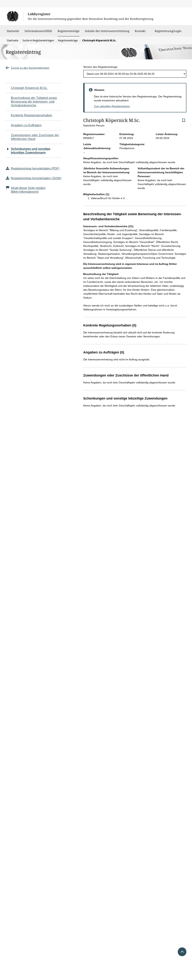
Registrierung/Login (168, 31)
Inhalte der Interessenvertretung (107, 31)
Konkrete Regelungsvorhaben (31, 115)
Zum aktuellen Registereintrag (112, 106)
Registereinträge (69, 31)
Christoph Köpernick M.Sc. (29, 88)
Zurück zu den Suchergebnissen (30, 67)
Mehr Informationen (25, 191)
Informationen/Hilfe (38, 31)
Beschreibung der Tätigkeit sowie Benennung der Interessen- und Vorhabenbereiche (34, 101)
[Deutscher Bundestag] (15, 16)
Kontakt (140, 31)
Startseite (13, 31)
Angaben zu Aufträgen (26, 125)
